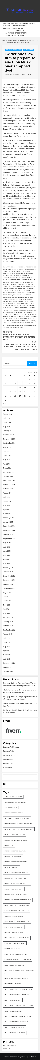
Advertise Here (12, 33)
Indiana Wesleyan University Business (17, 938)
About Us (20, 30)
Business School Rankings (21, 291)
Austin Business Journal (22, 271)
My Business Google (10, 308)
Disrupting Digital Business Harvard (17, 905)
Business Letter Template (11, 286)
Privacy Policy (11, 35)
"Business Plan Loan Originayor (15, 802)
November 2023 (9, 530)
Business (7, 829)
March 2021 (7, 655)
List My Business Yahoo (12, 949)
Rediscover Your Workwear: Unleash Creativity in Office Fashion (20, 711)
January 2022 (8, 621)
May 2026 (6, 426)
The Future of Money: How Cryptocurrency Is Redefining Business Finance (19, 691)
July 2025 (6, 451)
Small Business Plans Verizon (14, 1027)
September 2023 (9, 538)
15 (29, 388)
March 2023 (7, 563)
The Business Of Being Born (18, 319)
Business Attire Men (14, 280)
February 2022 (8, 617)
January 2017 (8, 671)
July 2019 (6, 659)
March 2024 (7, 514)
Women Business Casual (15, 327)
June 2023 (7, 551)
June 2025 (7, 455)
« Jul (4, 404)
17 (5, 392)
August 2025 (7, 447)
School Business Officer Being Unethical (18, 989)
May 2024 (6, 505)
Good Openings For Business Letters (17, 921)
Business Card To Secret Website (16, 862)
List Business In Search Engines (15, 943)
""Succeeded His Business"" (13, 797)
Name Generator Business (26, 308)
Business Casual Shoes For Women (15, 282)
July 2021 (6, 638)
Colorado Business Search (12, 293)
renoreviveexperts (9, 1046)
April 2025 (6, 464)
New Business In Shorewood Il (15, 984)
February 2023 (8, 567)
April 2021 (6, 650)
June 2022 (7, 601)
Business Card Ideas (28, 280)
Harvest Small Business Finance (13, 301)
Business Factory (27, 23)
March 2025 (7, 468)
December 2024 (9, 480)
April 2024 (6, 509)
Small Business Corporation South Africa (19, 1006)
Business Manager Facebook (18, 288)
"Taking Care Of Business (15, 267)
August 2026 (7, 414)
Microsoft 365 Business (27, 306)
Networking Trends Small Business (16, 978)
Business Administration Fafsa (15, 835)
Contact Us (22, 33)
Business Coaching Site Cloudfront (17, 873)
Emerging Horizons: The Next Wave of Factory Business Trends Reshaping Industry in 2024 (20, 684)
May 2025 (6, 460)
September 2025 (9, 443)
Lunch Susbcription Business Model (16, 954)
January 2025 (8, 476)
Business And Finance (11, 23)
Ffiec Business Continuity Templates (17, 911)
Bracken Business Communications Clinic (18, 824)
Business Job (8, 28)
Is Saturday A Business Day (23, 303)
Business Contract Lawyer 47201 (15, 878)
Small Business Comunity (13, 1000)
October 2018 (8, 667)
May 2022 (6, 605)
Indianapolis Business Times (14, 932)
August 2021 (7, 634)
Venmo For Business (10, 323)
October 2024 (8, 489)
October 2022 (8, 584)
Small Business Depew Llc (13, 1011)
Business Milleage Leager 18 (14, 889)
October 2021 (8, 626)
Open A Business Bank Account (13, 312)
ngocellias (6, 1048)
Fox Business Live (18, 297)
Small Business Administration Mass (17, 995)
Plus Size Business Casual (17, 314)
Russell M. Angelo (14, 74)
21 (25, 392)
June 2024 (7, 501)
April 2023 (6, 559)
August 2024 (7, 493)
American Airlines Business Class (23, 269)
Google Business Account (24, 299)
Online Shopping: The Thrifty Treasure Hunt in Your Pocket (20, 704)
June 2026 (7, 422)
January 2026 (8, 431)
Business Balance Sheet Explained (16, 840)
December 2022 (9, 576)
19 (15, 392)
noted (14, 100)
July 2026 (6, 418)
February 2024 (8, 518)
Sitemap (20, 35)
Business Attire (9, 25)
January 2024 (8, 522)
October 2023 (8, 534)
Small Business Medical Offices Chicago (18, 1016)
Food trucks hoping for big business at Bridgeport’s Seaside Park (19, 335)
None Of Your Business (11, 310)
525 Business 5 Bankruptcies (14, 813)
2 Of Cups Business (11, 807)
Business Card (9, 845)
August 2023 (7, 543)
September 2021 (9, 630)
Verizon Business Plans (25, 323)
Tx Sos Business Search (27, 321)
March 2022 (7, 613)
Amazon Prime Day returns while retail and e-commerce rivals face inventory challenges (20, 345)
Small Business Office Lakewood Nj (16, 1022)
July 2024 (6, 497)
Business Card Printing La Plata (15, 851)
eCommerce (18, 28)
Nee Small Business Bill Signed (15, 965)
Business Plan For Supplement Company (18, 900)
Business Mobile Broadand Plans (16, 894)
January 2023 (8, 572)
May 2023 (6, 555)
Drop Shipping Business (21, 295)
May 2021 (6, 646)
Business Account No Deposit (23, 829)
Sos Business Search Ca (17, 316)
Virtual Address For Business (13, 325)
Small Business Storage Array (15, 1033)
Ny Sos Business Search (27, 310)
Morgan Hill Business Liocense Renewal (18, 959)
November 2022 (9, 580)
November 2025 (9, 439)
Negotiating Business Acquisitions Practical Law (20, 972)
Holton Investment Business (14, 927)
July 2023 (6, 547)
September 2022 (9, 588)
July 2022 (6, 597)
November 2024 (9, 484)
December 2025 (9, 435)
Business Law (21, 25)
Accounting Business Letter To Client (17, 818)
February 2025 (8, 472)
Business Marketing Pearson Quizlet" (17, 883)
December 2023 (9, 526)
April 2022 (6, 609)
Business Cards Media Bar (13, 856)
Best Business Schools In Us (19, 275)
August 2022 (7, 592)
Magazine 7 (22, 1057)
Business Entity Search (25, 284)
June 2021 (7, 642)
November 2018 (9, 663)
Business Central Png (12, 867)
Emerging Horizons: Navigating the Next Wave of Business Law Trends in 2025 (20, 697)
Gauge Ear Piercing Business (14, 916)
